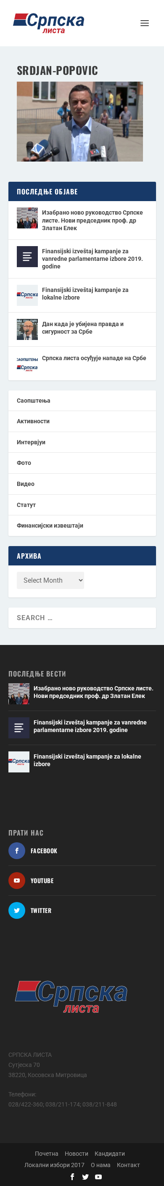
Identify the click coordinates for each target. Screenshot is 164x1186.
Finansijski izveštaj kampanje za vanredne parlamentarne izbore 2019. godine (92, 259)
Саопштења (33, 400)
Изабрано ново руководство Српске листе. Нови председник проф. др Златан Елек (92, 220)
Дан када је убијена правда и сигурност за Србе (83, 328)
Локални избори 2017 (54, 1165)
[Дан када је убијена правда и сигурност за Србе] (27, 329)
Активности (33, 421)
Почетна (46, 1153)
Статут (26, 504)
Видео (25, 483)
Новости (76, 1153)
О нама (101, 1165)
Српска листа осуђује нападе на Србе (94, 358)
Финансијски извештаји (50, 525)
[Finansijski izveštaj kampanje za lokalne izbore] (27, 295)
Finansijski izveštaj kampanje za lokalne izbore (85, 294)
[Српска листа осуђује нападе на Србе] (27, 363)
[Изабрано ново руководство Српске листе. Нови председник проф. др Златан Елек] (27, 217)
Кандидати (110, 1153)
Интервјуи (31, 442)
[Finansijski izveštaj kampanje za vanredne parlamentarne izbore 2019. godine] (27, 256)
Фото (24, 462)
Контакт (128, 1165)
